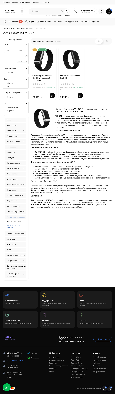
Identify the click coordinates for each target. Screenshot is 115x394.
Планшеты (11, 152)
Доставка (6, 2)
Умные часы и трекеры (16, 217)
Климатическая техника (16, 233)
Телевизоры (11, 147)
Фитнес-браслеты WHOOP (13, 226)
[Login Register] (101, 11)
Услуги (9, 250)
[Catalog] (22, 11)
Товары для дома (13, 260)
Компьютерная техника (16, 255)
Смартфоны (11, 190)
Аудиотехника (12, 179)
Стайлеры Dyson (77, 366)
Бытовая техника (13, 141)
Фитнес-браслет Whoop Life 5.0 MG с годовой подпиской (42, 78)
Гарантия (35, 2)
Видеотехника (12, 201)
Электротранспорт (14, 206)
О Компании (25, 2)
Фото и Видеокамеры (15, 195)
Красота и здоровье (14, 212)
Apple (9, 120)
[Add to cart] (52, 95)
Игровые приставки (14, 185)
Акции (51, 371)
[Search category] (31, 11)
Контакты (45, 2)
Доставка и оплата (56, 360)
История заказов (99, 360)
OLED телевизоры (78, 375)
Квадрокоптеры (13, 174)
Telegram (34, 353)
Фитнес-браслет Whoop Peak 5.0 (70, 76)
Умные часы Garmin (14, 222)
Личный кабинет (99, 357)
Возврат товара (99, 372)
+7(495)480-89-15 (86, 11)
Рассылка (96, 366)
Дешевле (49, 41)
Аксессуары (11, 244)
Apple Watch (11, 131)
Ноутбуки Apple (77, 372)
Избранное (97, 363)
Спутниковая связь (14, 163)
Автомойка (11, 239)
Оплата (15, 2)
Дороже (58, 41)
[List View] (107, 41)
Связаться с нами (99, 369)
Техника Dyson (12, 136)
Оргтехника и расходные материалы (16, 267)
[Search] (61, 11)
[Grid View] (99, 41)
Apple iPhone (12, 125)
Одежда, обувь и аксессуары (13, 275)
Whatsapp (35, 358)
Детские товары (13, 168)
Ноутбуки (10, 158)
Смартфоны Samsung (79, 369)
